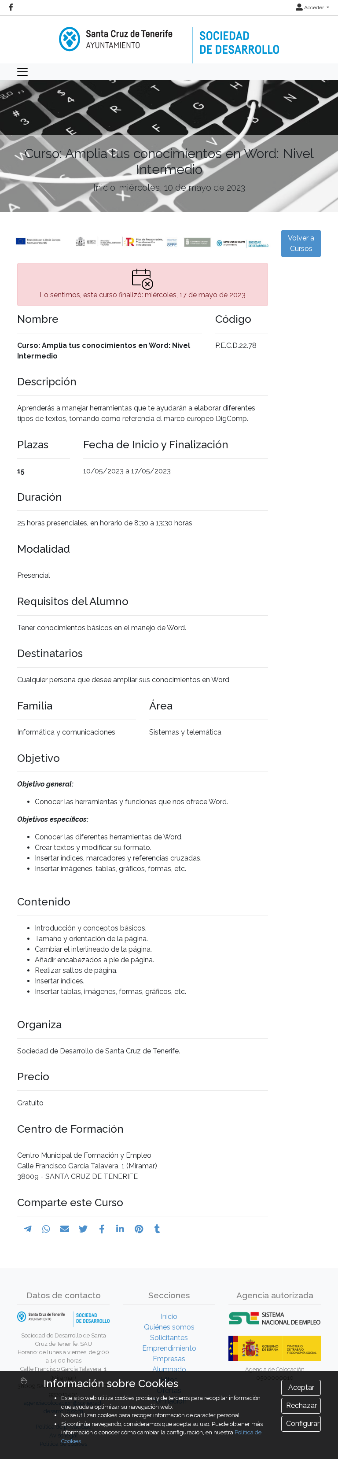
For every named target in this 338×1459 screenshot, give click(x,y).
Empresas (169, 1359)
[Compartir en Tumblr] (157, 1229)
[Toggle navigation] (22, 71)
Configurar (303, 1423)
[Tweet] (83, 1229)
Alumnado (169, 1369)
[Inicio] (169, 39)
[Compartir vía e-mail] (64, 1229)
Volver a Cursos (301, 243)
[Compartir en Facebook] (102, 1229)
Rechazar (301, 1405)
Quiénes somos (169, 1327)
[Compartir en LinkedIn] (120, 1229)
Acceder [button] (314, 7)
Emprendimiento (169, 1348)
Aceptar (301, 1387)
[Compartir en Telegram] (28, 1229)
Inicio (169, 1316)
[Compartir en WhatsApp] (46, 1229)
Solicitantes (169, 1337)
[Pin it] (139, 1229)
